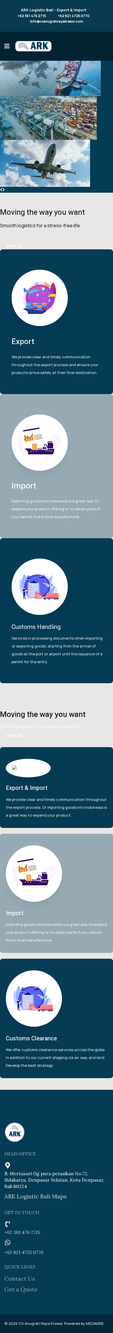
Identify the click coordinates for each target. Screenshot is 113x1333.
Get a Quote (21, 1289)
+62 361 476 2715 (32, 16)
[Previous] (1, 189)
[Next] (3, 189)
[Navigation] (7, 46)
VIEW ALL (16, 246)
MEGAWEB (94, 1323)
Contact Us (19, 1278)
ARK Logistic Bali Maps (35, 1196)
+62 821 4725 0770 (74, 16)
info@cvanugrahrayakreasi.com (56, 21)
